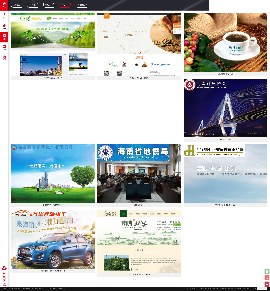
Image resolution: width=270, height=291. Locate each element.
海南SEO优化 (10, 288)
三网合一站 (49, 5)
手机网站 (81, 5)
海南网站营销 (28, 288)
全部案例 (16, 5)
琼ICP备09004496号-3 (211, 288)
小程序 (32, 5)
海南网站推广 (19, 288)
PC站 (65, 5)
